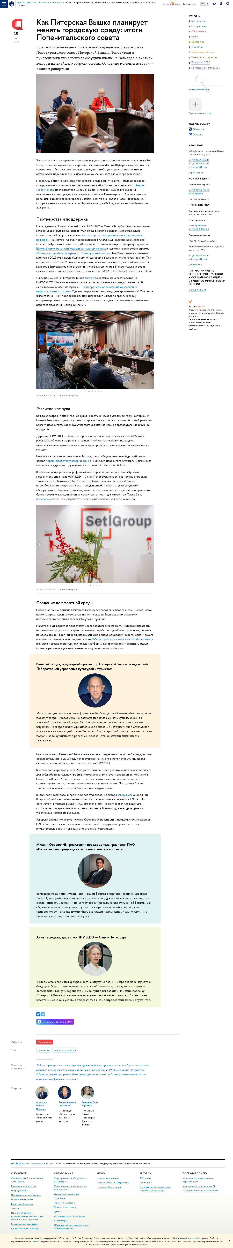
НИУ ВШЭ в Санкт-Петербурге (125, 1070)
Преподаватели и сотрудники (26, 1194)
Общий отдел (196, 144)
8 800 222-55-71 (197, 289)
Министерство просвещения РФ (199, 1186)
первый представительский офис (67, 461)
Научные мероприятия (108, 1178)
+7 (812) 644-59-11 (199, 159)
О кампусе (18, 1173)
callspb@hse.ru (196, 193)
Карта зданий (196, 172)
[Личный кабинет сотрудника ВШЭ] (221, 4)
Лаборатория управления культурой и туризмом (64, 1065)
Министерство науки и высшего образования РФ (198, 1180)
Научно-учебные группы (109, 1187)
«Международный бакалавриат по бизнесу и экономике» (73, 253)
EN (207, 3)
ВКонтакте (198, 129)
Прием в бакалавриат (64, 1202)
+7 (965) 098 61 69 (199, 228)
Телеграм (198, 134)
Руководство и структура (23, 1186)
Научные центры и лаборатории (113, 1182)
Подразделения (19, 1190)
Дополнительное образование (69, 1216)
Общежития (195, 264)
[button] (39, 349)
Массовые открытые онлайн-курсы (200, 1190)
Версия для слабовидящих (24, 1223)
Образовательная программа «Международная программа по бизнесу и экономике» (86, 1074)
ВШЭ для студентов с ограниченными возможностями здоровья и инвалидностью (27, 1216)
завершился (125, 795)
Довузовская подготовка (66, 1193)
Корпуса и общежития (22, 1203)
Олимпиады (59, 1198)
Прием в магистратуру (65, 1207)
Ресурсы (145, 1173)
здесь (192, 1238)
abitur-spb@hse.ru (198, 259)
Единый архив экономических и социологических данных (155, 1189)
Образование (63, 1173)
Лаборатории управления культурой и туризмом (122, 639)
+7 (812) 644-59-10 (199, 163)
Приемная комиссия (199, 235)
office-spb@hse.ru (198, 167)
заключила (91, 278)
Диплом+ (58, 1211)
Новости (50, 1163)
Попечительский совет (22, 1199)
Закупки (15, 1208)
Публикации (146, 1182)
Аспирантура (60, 1220)
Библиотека (145, 1178)
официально (44, 1049)
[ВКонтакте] (38, 1014)
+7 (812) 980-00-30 (199, 189)
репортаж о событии (65, 1049)
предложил (43, 499)
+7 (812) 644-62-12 (199, 255)
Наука (101, 1173)
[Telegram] (43, 1014)
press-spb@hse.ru (198, 225)
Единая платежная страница (25, 1228)
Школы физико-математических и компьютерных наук (71, 248)
